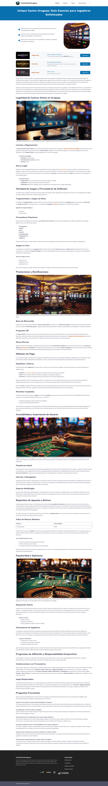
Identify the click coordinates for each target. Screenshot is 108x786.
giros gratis (25, 347)
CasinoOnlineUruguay (29, 3)
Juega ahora (85, 55)
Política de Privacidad (69, 766)
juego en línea (62, 169)
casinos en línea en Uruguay (72, 148)
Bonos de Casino (82, 3)
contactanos (67, 763)
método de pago (30, 373)
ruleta (55, 204)
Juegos (73, 3)
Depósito (65, 3)
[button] (90, 3)
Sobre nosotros (68, 760)
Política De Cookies (69, 769)
